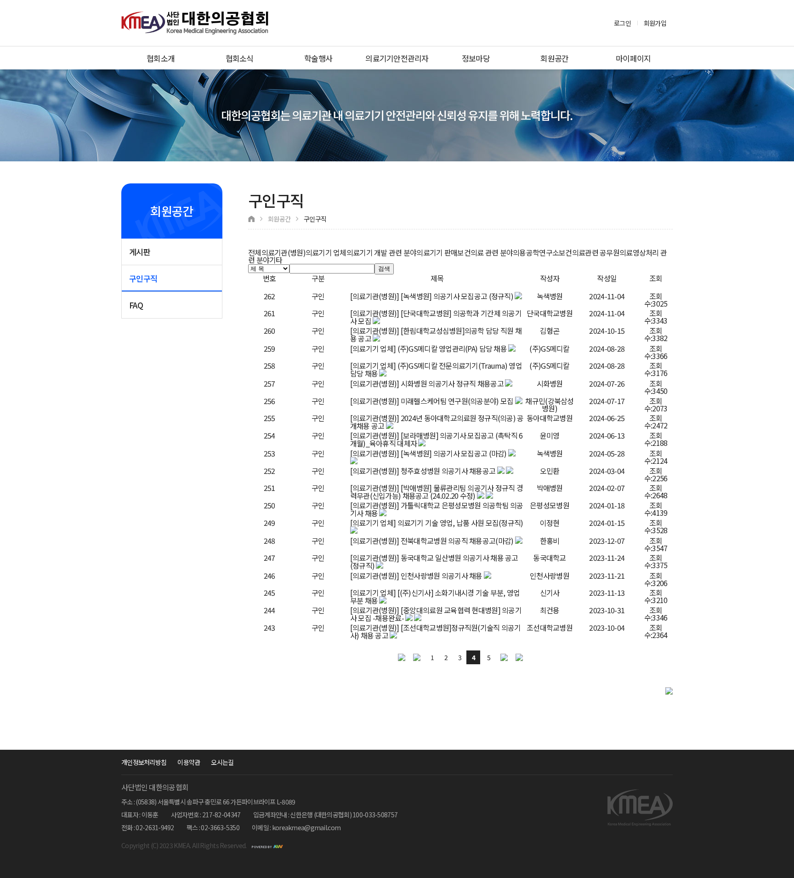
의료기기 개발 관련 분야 (381, 252)
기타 (276, 259)
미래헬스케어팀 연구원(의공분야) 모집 (457, 400)
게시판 (139, 251)
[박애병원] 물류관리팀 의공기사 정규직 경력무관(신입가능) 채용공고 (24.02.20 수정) (436, 491)
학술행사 (318, 58)
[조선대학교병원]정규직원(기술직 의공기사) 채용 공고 (435, 631)
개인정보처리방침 (143, 762)
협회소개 (161, 58)
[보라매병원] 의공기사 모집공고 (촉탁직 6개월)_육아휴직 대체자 (436, 439)
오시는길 (222, 762)
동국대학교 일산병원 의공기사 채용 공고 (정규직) (434, 561)
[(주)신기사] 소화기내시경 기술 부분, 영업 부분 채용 (435, 596)
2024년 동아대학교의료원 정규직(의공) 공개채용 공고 (437, 421)
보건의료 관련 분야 (485, 252)
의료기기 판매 (436, 252)
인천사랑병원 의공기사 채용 (441, 575)
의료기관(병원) (283, 252)
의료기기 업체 (326, 252)
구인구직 (143, 278)
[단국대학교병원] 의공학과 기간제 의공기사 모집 (436, 317)
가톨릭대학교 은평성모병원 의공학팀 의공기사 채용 (436, 509)
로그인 (622, 23)
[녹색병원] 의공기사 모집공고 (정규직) (457, 296)
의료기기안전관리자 (397, 58)
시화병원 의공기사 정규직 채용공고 (452, 383)
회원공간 (554, 58)
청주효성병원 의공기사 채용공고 (448, 470)
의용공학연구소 (536, 252)
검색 (384, 268)
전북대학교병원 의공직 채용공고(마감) (457, 540)
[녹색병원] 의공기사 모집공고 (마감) (454, 453)
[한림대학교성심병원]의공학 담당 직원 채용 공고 (436, 334)
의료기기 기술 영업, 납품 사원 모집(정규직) (460, 522)
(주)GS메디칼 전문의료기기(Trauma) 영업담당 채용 (436, 369)
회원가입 (655, 23)
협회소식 (240, 58)
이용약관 (188, 762)
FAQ (136, 305)
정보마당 (476, 58)
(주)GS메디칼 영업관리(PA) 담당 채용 (452, 348)
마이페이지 (633, 58)
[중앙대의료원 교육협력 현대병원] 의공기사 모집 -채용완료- (436, 613)
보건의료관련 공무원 (589, 252)
